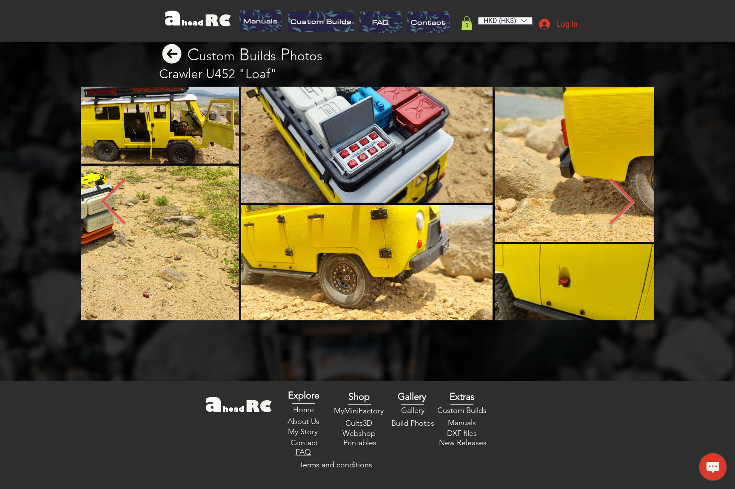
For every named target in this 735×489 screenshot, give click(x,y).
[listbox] (505, 21)
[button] (467, 23)
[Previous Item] (113, 203)
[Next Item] (621, 203)
